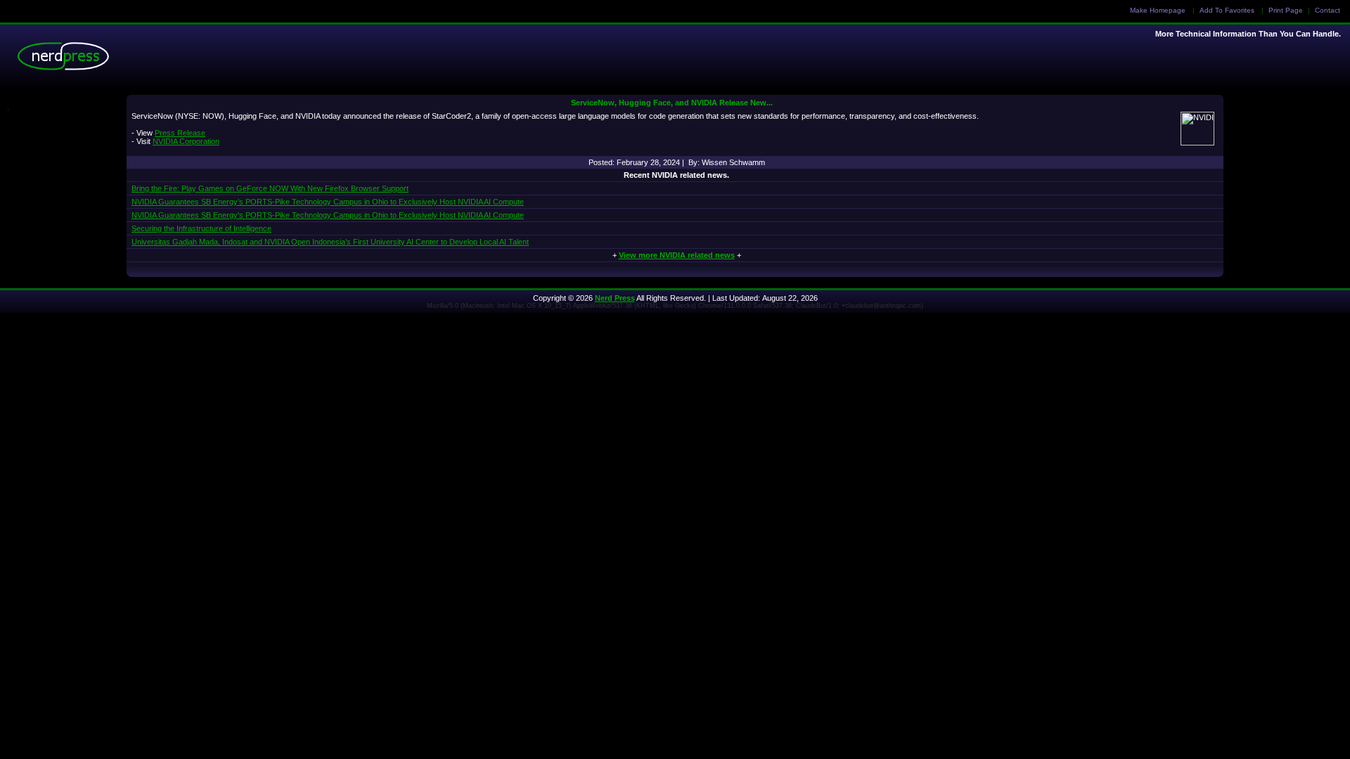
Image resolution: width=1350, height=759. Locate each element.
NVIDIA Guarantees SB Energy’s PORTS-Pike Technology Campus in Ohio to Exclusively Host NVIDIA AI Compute (327, 201)
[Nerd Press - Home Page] (67, 60)
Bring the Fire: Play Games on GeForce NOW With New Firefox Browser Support (270, 188)
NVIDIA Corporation (186, 141)
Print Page (1285, 10)
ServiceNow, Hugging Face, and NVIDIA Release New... (672, 102)
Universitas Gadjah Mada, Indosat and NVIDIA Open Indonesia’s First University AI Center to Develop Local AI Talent (330, 242)
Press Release (180, 133)
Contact (1327, 10)
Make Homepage (1157, 10)
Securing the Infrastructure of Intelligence (201, 228)
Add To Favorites (1227, 10)
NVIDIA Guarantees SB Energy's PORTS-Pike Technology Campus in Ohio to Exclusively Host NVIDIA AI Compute (327, 215)
